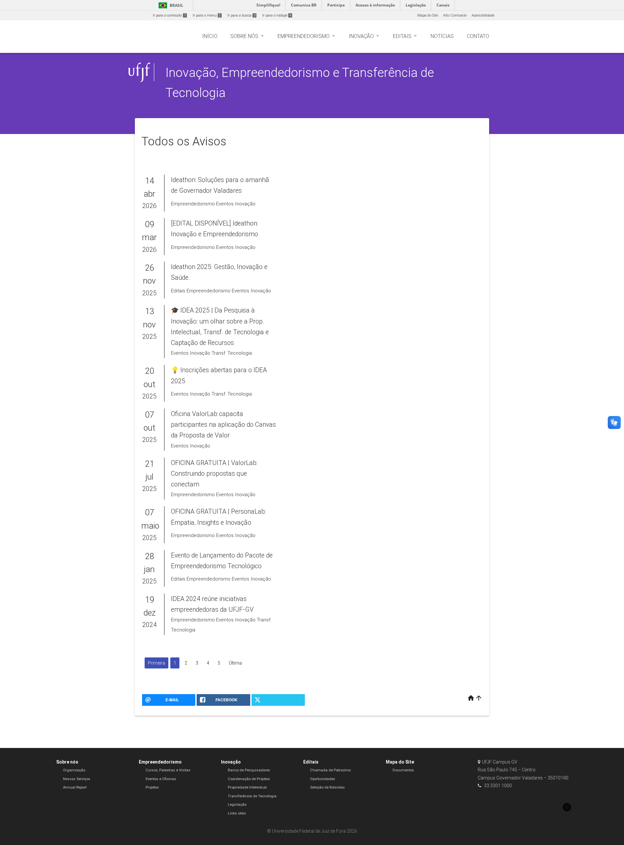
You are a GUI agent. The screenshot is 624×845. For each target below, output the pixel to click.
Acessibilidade (483, 15)
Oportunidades (322, 779)
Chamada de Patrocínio (330, 770)
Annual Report (74, 787)
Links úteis (237, 813)
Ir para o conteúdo (169, 15)
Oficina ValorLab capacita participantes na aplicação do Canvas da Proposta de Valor (223, 424)
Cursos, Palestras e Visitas (168, 770)
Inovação (231, 762)
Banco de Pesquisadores (249, 770)
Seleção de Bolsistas (327, 787)
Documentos (403, 770)
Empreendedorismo (160, 762)
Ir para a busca (241, 15)
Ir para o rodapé (276, 15)
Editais (310, 762)
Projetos (152, 787)
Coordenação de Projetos (249, 779)
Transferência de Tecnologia (252, 796)
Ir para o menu (207, 15)
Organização (74, 770)
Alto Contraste (455, 15)
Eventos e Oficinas (161, 779)
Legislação (237, 804)
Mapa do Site (427, 15)
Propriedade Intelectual (247, 787)
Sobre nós (67, 762)
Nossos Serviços (76, 779)
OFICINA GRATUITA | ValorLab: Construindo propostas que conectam (214, 473)
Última (235, 663)
